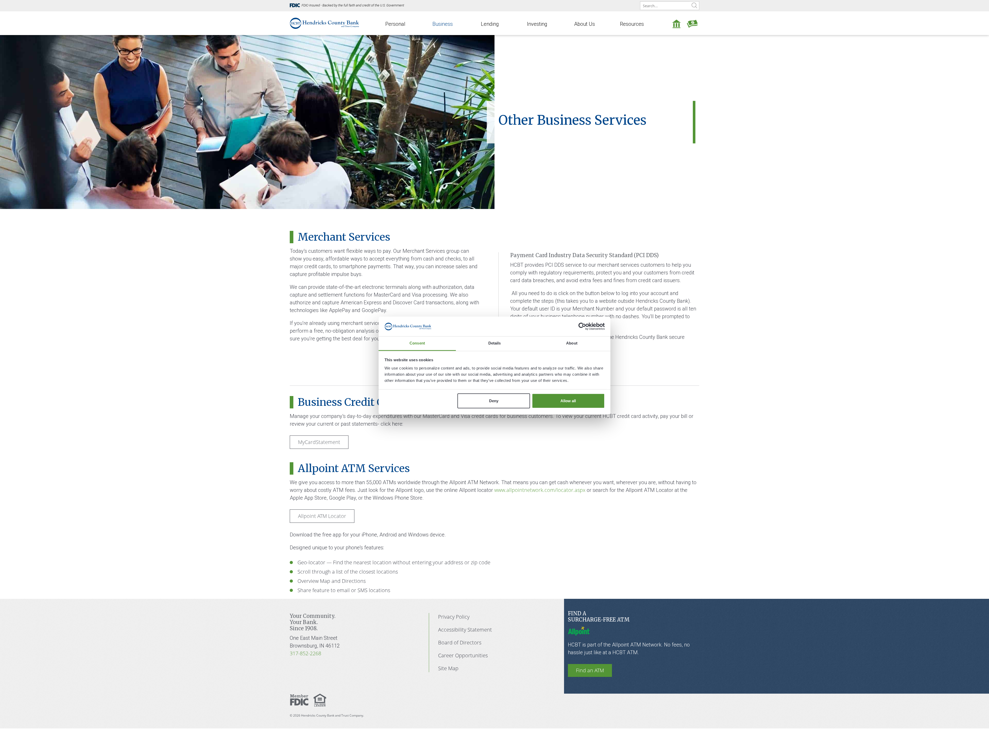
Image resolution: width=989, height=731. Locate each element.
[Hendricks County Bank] (324, 22)
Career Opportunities (463, 655)
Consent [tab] (417, 343)
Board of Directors (459, 642)
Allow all (568, 401)
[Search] (694, 5)
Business (442, 24)
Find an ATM (590, 670)
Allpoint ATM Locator (322, 515)
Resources (632, 24)
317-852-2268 (305, 653)
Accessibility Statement (465, 629)
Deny (493, 401)
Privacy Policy (454, 616)
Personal (395, 24)
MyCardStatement (319, 442)
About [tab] (571, 343)
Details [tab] (494, 343)
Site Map (448, 668)
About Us (584, 24)
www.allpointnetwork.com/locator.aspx (539, 489)
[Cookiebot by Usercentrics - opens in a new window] (582, 326)
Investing (537, 24)
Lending (490, 24)
